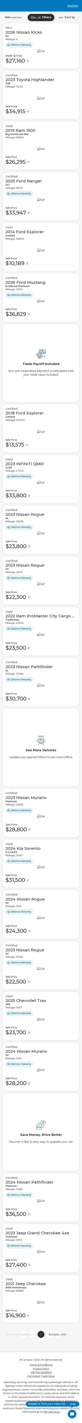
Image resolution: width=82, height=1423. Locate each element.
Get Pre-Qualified (41, 1372)
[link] (41, 46)
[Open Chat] (72, 1414)
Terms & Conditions (41, 1364)
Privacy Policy (41, 1368)
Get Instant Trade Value (41, 1376)
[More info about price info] (28, 61)
